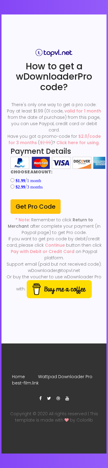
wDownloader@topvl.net (54, 270)
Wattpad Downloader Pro (65, 377)
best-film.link (25, 383)
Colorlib (84, 420)
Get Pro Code (36, 206)
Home (18, 377)
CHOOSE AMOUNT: (31, 172)
